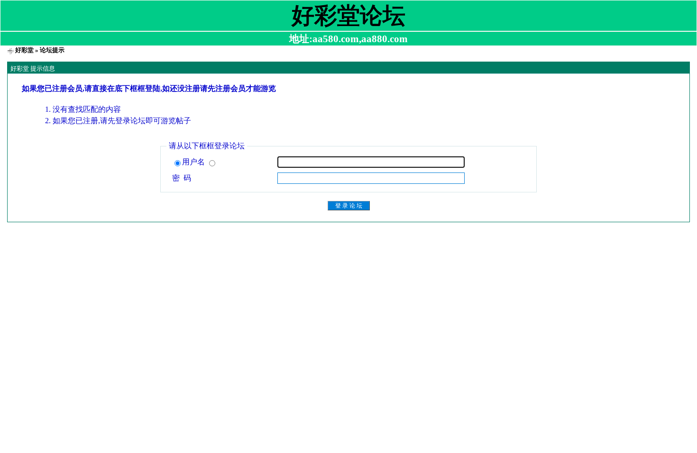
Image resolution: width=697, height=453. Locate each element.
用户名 (194, 162)
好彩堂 (24, 50)
